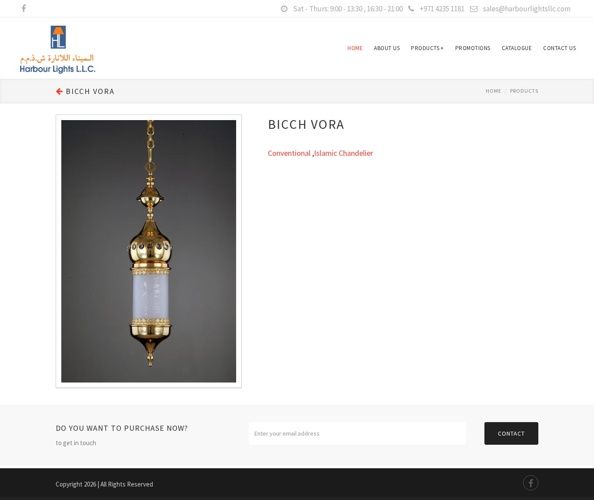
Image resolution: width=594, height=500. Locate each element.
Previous (64, 243)
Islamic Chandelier (343, 153)
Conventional (289, 153)
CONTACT (511, 433)
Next (232, 243)
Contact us (559, 48)
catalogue (517, 48)
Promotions (473, 48)
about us (387, 48)
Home (355, 48)
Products (427, 48)
